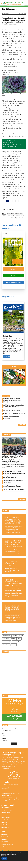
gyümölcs (21, 635)
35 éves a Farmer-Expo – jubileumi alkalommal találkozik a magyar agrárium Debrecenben (13, 544)
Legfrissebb (6, 396)
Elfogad (4, 858)
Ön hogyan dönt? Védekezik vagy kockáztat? (11, 563)
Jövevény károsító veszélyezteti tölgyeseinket (11, 417)
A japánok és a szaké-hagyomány (11, 410)
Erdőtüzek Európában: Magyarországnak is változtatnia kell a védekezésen (14, 406)
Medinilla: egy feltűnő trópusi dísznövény (14, 414)
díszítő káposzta (11, 215)
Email (3, 733)
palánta (7, 218)
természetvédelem (16, 641)
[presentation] (2, 328)
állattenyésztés (6, 644)
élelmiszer (13, 644)
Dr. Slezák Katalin (5, 13)
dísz (21, 213)
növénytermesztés (6, 641)
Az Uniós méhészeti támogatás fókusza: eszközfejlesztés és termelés (12, 608)
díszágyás (4, 215)
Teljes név (4, 738)
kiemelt (19, 638)
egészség (15, 635)
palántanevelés (13, 218)
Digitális (13, 276)
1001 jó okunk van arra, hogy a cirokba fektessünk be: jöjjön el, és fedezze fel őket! (13, 520)
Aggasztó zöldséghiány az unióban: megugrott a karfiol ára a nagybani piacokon (12, 400)
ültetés (23, 218)
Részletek (3, 855)
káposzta (22, 215)
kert (3, 218)
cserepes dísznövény (15, 213)
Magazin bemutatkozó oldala (13, 282)
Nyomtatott (13, 269)
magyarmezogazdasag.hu (14, 2)
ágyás (8, 213)
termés (18, 218)
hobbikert (17, 215)
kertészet (13, 638)
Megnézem (7, 357)
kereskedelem (6, 638)
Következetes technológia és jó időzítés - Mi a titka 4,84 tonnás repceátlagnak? (13, 583)
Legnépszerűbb (6, 435)
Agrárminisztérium (6, 635)
